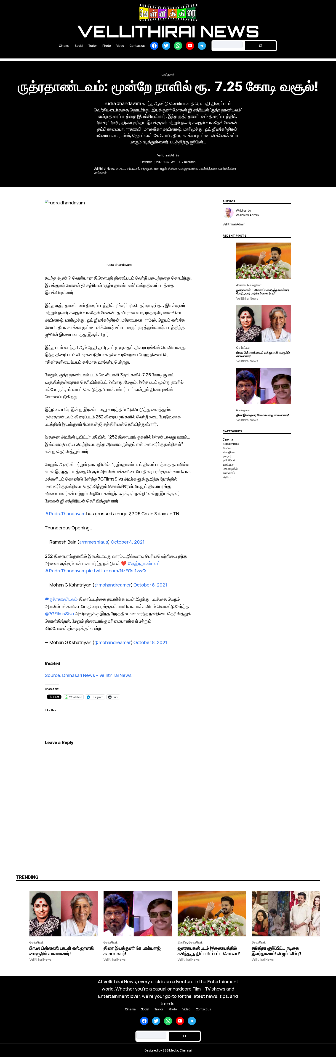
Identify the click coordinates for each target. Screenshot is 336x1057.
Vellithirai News (168, 31)
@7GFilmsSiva (59, 613)
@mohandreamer (112, 585)
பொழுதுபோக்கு (188, 168)
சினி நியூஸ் (160, 168)
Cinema (228, 439)
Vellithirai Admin (168, 155)
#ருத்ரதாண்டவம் (143, 563)
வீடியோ (227, 477)
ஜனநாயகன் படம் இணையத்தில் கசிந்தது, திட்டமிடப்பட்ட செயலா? (209, 950)
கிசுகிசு (241, 285)
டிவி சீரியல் (229, 460)
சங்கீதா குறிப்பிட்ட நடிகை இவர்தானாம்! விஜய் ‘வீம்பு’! (276, 950)
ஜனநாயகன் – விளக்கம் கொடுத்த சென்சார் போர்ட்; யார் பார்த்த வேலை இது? (262, 291)
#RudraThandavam (65, 513)
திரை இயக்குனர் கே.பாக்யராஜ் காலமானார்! (262, 415)
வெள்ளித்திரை (208, 168)
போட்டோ (228, 464)
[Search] (260, 45)
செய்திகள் (168, 75)
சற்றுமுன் (146, 168)
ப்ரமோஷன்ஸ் (230, 469)
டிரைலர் (227, 456)
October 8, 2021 (150, 585)
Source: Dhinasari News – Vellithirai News (88, 675)
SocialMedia (231, 444)
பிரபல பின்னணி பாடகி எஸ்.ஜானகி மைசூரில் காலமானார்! (263, 354)
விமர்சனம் (229, 473)
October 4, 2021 (127, 542)
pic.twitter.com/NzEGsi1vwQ (116, 571)
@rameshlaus (93, 542)
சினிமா (172, 168)
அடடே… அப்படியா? (127, 168)
